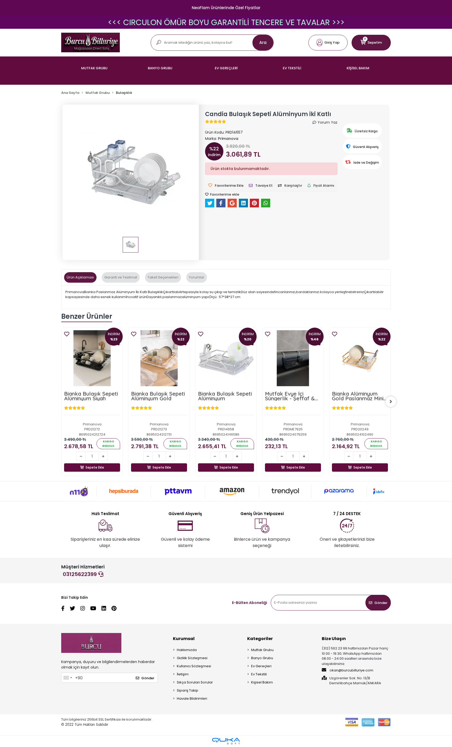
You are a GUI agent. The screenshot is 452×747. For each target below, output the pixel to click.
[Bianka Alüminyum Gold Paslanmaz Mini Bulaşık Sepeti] (360, 358)
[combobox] (67, 677)
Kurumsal (184, 639)
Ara (263, 42)
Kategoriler (260, 639)
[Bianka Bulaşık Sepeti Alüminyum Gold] (159, 358)
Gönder (380, 602)
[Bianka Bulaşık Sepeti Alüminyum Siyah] (92, 358)
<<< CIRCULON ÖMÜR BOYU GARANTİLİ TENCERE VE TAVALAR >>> (226, 22)
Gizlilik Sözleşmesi (192, 657)
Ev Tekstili (259, 674)
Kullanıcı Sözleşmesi (194, 666)
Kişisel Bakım (262, 682)
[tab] (80, 277)
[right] (391, 401)
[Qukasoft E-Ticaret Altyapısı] (226, 741)
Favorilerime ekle (224, 194)
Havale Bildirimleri (192, 698)
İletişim (183, 674)
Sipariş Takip (187, 690)
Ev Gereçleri (261, 666)
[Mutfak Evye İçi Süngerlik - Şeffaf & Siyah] (293, 358)
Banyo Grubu (262, 657)
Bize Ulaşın (334, 639)
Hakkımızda (187, 649)
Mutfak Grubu (262, 649)
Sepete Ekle (95, 467)
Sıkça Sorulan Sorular (195, 682)
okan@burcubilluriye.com (351, 670)
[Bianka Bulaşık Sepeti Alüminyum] (226, 358)
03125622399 (80, 574)
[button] (328, 42)
